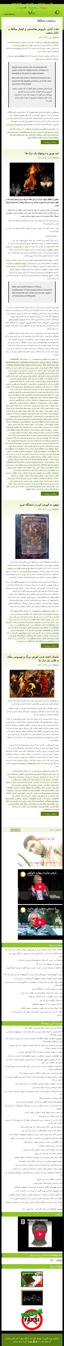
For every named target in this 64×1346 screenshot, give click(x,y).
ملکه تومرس (54, 806)
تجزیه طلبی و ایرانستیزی (41, 128)
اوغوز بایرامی (41, 381)
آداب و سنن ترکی (31, 367)
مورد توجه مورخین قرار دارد (16, 124)
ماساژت (45, 635)
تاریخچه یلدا (17, 394)
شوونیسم (55, 792)
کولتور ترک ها (41, 456)
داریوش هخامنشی (25, 131)
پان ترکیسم (44, 776)
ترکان (20, 402)
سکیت (22, 787)
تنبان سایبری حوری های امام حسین (48, 1182)
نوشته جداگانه (19, 582)
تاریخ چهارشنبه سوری (45, 391)
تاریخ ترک (36, 389)
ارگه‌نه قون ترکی (52, 375)
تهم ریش (20, 782)
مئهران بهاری (54, 459)
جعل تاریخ (43, 413)
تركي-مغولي (33, 397)
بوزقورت (15, 383)
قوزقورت (28, 451)
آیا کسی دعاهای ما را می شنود (50, 1179)
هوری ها (42, 486)
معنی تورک (30, 470)
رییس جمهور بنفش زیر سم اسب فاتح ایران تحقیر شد (40, 1160)
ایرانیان (27, 381)
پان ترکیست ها (29, 386)
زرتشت (56, 429)
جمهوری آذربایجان (19, 413)
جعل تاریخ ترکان (33, 413)
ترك (40, 397)
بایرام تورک (23, 383)
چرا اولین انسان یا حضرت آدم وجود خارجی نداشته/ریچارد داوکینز (36, 1194)
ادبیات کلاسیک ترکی (41, 373)
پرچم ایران (24, 616)
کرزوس (29, 792)
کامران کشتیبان (18, 451)
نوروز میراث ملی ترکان (21, 483)
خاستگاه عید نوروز (38, 421)
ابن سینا (9, 246)
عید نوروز (45, 443)
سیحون (16, 787)
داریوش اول (48, 131)
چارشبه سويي (38, 416)
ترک (26, 397)
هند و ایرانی (50, 486)
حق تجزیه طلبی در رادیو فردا (51, 1116)
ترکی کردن (27, 405)
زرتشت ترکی (35, 429)
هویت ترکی (28, 486)
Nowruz (55, 362)
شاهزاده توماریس (47, 790)
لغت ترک (21, 456)
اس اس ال (32, 8)
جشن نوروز (27, 410)
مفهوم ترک (37, 472)
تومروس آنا (29, 622)
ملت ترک (22, 800)
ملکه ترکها (51, 803)
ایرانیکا (21, 381)
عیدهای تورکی (39, 448)
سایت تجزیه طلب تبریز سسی (19, 568)
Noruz (48, 362)
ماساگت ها (21, 635)
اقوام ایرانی (47, 613)
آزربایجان (9, 367)
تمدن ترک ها (54, 408)
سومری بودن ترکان (19, 434)
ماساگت (29, 635)
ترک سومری (42, 402)
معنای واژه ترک (49, 470)
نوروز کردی (35, 483)
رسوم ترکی (39, 424)
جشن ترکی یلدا (37, 410)
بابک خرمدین (17, 246)
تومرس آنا (32, 784)
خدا (11, 128)
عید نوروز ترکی (36, 443)
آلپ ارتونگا (47, 774)
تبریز (57, 619)
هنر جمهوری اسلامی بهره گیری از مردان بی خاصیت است (39, 1190)
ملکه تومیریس (32, 806)
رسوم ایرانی (49, 424)
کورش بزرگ (46, 632)
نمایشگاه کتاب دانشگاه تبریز (34, 640)
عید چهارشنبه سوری (18, 440)
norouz (42, 362)
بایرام (50, 383)
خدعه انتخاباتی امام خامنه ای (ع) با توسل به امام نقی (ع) (39, 1164)
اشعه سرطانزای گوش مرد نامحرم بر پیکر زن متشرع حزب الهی (36, 1138)
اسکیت (21, 774)
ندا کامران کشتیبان (45, 478)
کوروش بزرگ (12, 632)
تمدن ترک (10, 405)
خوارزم (48, 787)
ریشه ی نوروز (38, 426)
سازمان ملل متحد (22, 429)
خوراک (42, 8)
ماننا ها (45, 459)
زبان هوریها (28, 426)
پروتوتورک (47, 779)
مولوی (55, 249)
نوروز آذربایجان (21, 478)
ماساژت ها (37, 635)
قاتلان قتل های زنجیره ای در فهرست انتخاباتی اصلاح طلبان (38, 1157)
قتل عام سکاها (22, 134)
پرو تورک (28, 776)
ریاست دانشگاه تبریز (22, 624)
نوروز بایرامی (38, 480)
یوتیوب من (20, 8)
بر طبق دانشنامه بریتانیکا (18, 263)
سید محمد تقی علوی (35, 627)
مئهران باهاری (12, 456)
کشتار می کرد (19, 45)
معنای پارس (27, 467)
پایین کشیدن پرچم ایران (23, 613)
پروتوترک (55, 779)
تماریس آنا (28, 782)
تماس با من (30, 3)
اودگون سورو (22, 378)
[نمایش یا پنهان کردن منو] (59, 20)
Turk (44, 364)
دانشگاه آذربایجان (48, 624)
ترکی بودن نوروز (38, 405)
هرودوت (20, 640)
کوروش (25, 798)
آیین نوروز (24, 370)
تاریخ (42, 389)
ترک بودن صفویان (45, 399)
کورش (33, 795)
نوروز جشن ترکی (15, 480)
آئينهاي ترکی (43, 367)
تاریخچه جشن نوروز (29, 391)
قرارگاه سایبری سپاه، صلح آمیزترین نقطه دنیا (44, 1027)
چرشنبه (50, 418)
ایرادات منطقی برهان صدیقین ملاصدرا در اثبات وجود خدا (39, 1083)
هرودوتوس (48, 809)
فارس (35, 792)
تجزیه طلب (36, 619)
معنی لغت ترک (19, 470)
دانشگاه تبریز (36, 624)
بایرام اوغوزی (42, 383)
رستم (27, 249)
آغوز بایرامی (41, 370)
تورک (13, 408)
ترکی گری (18, 405)
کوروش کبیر (54, 635)
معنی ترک (38, 470)
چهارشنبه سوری (37, 418)
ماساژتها (55, 800)
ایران (33, 381)
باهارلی (56, 383)
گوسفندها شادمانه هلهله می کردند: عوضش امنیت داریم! (39, 1101)
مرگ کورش (30, 800)
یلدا (33, 488)
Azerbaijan (14, 359)
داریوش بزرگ (38, 131)
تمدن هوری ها (25, 408)
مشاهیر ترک (49, 467)
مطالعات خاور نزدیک (17, 56)
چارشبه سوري (49, 416)
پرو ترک (36, 776)
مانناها (40, 459)
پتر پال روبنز (33, 616)
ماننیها (34, 459)
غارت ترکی (29, 448)
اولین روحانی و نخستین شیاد (51, 1097)
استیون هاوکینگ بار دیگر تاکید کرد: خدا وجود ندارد (42, 1208)
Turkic (56, 367)
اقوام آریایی (48, 378)
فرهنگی (28, 128)
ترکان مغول (54, 405)
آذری (15, 367)
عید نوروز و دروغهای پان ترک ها (42, 153)
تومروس (37, 622)
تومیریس (21, 622)
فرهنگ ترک (19, 448)
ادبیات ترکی (54, 373)
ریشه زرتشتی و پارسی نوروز (23, 424)
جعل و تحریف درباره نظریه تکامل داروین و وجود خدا (41, 1072)
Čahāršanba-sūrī (12, 362)
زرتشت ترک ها (46, 429)
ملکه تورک (32, 803)
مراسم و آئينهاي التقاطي (15, 461)
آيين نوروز (32, 370)
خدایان (56, 131)
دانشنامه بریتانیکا (13, 421)
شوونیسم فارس (45, 792)
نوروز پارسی (27, 480)
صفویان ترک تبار (42, 437)
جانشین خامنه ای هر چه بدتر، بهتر (49, 1153)
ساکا (43, 787)
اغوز (20, 375)
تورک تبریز (46, 622)
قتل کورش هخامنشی (51, 630)
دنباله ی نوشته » (50, 142)
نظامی (49, 249)
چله (45, 418)
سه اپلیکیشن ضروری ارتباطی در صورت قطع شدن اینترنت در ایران (35, 1055)
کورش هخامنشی (24, 632)
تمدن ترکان (44, 408)
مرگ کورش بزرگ (19, 638)
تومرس (40, 784)
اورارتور (13, 378)
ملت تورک (14, 800)
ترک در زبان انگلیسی (23, 399)
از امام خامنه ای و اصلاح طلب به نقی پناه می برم (42, 1130)
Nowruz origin (31, 364)
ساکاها (38, 787)
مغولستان (55, 472)
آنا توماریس (38, 774)
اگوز (29, 378)
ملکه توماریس (13, 803)
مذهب (29, 137)
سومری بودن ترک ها (34, 434)
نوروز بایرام (48, 480)
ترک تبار (35, 399)
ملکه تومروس (43, 806)
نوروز (30, 478)
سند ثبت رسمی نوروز (36, 432)
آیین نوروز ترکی (14, 370)
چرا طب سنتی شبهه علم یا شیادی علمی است (44, 1112)
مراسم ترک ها (19, 459)
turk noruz (51, 364)
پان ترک (49, 386)
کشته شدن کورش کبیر (33, 630)
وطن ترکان (48, 488)
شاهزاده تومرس (34, 790)
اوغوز (49, 381)
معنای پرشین (17, 467)
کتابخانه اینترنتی (16, 3)
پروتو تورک (12, 776)
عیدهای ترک (49, 448)
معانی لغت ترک (38, 467)
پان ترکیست (40, 386)
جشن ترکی (48, 410)
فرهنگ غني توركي (39, 451)
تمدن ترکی (35, 408)
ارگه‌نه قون (13, 373)
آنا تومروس (29, 774)
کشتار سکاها (37, 137)
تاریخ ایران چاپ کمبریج (37, 112)
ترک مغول (33, 402)
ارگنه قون (29, 373)
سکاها (39, 134)
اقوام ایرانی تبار (37, 378)
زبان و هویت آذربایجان (14, 426)
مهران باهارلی (16, 472)
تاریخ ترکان (27, 389)
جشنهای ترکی (53, 413)
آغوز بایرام (51, 370)
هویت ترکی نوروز (17, 486)
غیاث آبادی (32, 134)
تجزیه (43, 619)
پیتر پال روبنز (14, 616)
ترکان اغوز (13, 402)
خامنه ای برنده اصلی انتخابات (50, 1145)
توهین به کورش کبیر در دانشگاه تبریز (39, 504)
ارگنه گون (21, 373)
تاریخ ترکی (18, 389)
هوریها (36, 486)
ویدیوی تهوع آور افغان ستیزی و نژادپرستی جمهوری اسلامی (38, 1186)
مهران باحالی (27, 472)
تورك (17, 408)
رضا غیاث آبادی (12, 131)
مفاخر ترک (46, 472)
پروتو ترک (21, 776)
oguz (40, 364)
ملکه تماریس (41, 803)
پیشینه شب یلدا (17, 386)
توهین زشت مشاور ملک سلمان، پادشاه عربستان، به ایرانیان (38, 1168)
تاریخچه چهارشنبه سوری (44, 394)
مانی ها (28, 459)
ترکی (47, 405)
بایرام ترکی (32, 383)
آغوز (57, 370)
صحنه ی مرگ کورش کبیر (28, 571)
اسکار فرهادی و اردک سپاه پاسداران (47, 1087)
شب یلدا (52, 437)
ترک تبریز (16, 619)
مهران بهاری (48, 475)
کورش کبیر (36, 632)
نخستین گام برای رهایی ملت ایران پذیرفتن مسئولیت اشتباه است (36, 1134)
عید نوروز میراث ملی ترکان (34, 445)
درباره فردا (41, 3)
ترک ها (25, 402)
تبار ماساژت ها (37, 779)
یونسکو (28, 488)
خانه (51, 3)
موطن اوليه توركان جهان (34, 475)
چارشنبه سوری (26, 416)
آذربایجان (21, 367)
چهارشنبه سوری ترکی (22, 418)
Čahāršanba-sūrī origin (29, 362)
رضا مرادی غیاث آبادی (51, 42)
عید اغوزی (37, 440)
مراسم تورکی (49, 461)
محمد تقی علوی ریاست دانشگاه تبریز (40, 638)
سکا (33, 787)
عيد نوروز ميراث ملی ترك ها (24, 437)
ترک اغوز (20, 397)
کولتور (49, 456)
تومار (52, 784)
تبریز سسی (50, 619)
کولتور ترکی (30, 456)
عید (43, 440)
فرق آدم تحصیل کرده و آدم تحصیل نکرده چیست (43, 1149)
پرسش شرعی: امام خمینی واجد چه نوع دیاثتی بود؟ (41, 1126)
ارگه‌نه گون (42, 375)
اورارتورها (55, 381)
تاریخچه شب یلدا (28, 394)
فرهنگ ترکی (51, 451)
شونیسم (10, 790)
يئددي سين (39, 488)
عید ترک (30, 440)
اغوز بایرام (14, 375)
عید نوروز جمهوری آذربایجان (19, 443)
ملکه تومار (23, 803)
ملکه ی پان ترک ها (19, 806)
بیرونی (44, 249)
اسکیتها (14, 774)
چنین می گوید (40, 59)
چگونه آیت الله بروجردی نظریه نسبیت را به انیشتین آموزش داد (36, 1198)
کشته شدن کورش (18, 792)
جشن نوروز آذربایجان (14, 410)
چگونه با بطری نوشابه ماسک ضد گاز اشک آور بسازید (41, 1051)
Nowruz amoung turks (16, 364)
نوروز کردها (44, 483)
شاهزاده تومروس (20, 790)
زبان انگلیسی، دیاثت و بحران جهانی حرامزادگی (43, 1141)
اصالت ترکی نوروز (30, 375)
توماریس (46, 784)
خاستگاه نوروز (25, 421)
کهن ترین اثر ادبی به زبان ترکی (40, 453)
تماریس (36, 782)
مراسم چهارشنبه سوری (34, 461)
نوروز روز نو (54, 483)
